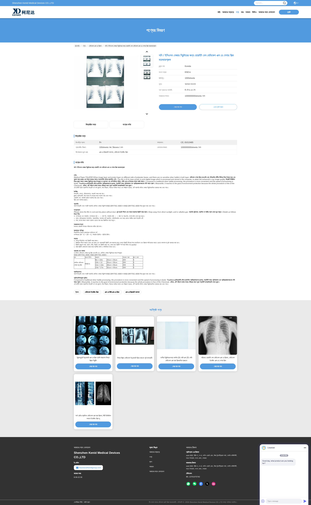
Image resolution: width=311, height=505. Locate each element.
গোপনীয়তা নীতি (78, 502)
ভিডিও (254, 12)
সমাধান (248, 12)
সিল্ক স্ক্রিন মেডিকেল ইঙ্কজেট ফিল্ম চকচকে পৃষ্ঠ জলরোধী (134, 358)
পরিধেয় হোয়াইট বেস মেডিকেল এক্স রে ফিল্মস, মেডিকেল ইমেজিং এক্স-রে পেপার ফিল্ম (218, 359)
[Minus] (304, 447)
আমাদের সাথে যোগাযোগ (267, 12)
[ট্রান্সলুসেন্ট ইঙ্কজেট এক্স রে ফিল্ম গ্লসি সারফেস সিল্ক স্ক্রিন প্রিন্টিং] (93, 335)
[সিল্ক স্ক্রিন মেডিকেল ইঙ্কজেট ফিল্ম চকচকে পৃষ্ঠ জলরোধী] (134, 336)
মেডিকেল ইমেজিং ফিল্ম (92, 292)
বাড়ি (219, 12)
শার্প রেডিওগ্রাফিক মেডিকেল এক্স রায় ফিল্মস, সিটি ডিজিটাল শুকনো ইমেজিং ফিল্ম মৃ (93, 417)
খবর (242, 12)
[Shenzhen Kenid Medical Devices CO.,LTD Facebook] (201, 483)
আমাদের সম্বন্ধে (228, 12)
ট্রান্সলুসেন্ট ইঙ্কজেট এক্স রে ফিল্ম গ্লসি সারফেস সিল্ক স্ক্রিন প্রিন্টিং (93, 359)
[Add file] (263, 501)
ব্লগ (150, 462)
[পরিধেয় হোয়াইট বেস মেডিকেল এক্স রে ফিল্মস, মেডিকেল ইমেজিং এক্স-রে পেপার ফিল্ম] (218, 335)
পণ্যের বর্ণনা (127, 124)
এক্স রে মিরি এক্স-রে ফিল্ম (112, 292)
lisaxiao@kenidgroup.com (90, 468)
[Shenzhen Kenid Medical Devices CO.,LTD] (25, 12)
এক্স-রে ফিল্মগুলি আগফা (132, 292)
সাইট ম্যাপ (87, 502)
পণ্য (237, 12)
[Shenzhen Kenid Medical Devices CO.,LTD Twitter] (207, 483)
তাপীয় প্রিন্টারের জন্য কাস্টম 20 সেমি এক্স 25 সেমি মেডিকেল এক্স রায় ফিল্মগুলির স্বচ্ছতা (176, 359)
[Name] (284, 3)
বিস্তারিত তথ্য (91, 124)
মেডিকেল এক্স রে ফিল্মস (95, 46)
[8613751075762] (188, 483)
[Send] (305, 501)
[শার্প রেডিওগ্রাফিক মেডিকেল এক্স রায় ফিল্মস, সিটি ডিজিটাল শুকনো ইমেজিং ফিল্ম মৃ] (93, 393)
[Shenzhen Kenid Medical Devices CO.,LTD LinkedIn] (213, 483)
